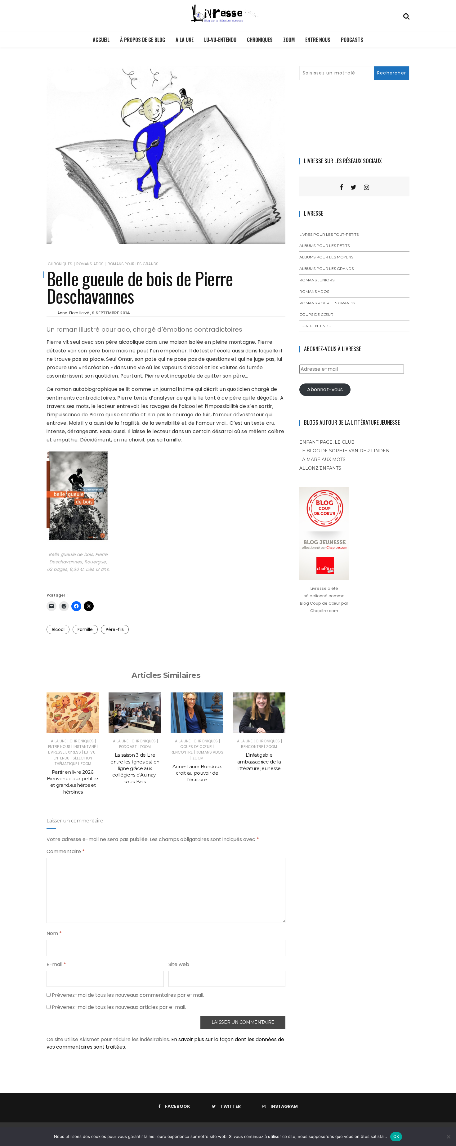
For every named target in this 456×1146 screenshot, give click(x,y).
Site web (178, 964)
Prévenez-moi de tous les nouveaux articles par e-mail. (119, 1007)
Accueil (101, 39)
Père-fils (115, 629)
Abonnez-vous (325, 389)
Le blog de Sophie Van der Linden (344, 451)
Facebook (177, 1106)
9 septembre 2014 (111, 313)
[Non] (448, 1137)
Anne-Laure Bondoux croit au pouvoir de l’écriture (197, 773)
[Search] (406, 15)
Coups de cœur (196, 746)
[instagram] (366, 187)
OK (396, 1136)
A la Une (185, 39)
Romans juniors (316, 280)
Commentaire (66, 851)
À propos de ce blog (142, 39)
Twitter (230, 1106)
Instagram (284, 1106)
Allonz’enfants (320, 468)
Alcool (58, 629)
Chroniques (260, 39)
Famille (85, 629)
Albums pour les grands (326, 268)
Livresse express (64, 752)
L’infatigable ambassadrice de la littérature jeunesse (259, 761)
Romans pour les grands (133, 263)
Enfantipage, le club (327, 442)
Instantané (85, 746)
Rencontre (182, 752)
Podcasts (352, 39)
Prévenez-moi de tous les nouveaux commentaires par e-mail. (128, 995)
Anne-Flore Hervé (73, 313)
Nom (54, 933)
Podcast (128, 746)
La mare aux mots (322, 459)
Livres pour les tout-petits (329, 234)
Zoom (289, 39)
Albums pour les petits (324, 245)
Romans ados (90, 263)
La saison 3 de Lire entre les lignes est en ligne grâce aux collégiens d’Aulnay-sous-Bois (134, 768)
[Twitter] (353, 187)
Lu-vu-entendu (220, 39)
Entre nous (317, 39)
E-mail (56, 964)
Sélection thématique (73, 760)
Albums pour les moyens (326, 257)
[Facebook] (341, 187)
